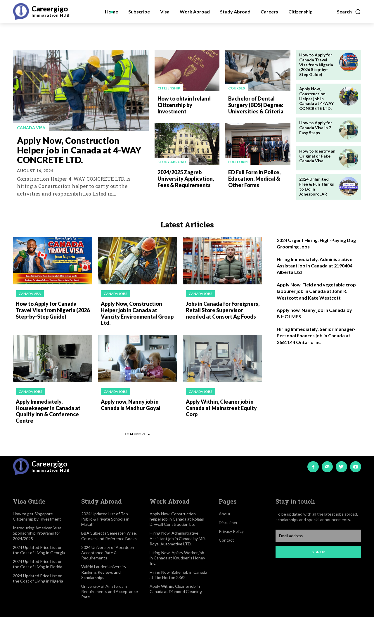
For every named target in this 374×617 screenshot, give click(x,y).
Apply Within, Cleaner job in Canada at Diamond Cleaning (176, 589)
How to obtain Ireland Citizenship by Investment (184, 104)
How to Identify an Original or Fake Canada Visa (317, 155)
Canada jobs (115, 293)
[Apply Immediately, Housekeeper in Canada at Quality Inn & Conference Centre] (52, 359)
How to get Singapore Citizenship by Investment (37, 516)
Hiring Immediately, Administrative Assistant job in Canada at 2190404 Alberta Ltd (314, 265)
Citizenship (168, 88)
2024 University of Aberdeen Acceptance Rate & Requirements (107, 552)
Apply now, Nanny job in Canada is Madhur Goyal (130, 404)
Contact (226, 540)
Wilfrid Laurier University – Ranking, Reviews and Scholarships (105, 572)
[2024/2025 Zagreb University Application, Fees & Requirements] (187, 144)
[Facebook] (312, 466)
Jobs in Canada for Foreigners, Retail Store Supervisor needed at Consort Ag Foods (222, 309)
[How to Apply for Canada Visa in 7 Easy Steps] (348, 129)
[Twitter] (341, 466)
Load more (135, 434)
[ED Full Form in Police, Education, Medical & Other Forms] (257, 144)
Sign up (318, 552)
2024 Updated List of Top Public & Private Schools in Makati (105, 519)
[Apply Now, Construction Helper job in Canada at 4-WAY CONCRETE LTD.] (81, 90)
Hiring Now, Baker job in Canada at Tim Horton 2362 (178, 575)
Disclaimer (228, 522)
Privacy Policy (231, 531)
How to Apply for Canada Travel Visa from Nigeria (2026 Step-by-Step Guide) (316, 64)
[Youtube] (355, 466)
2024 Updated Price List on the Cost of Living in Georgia (39, 550)
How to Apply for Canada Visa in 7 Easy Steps (315, 127)
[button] (349, 11)
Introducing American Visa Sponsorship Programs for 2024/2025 (37, 533)
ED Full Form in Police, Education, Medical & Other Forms (254, 178)
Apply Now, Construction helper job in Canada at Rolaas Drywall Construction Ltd (177, 519)
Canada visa (31, 127)
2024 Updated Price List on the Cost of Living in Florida (38, 564)
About (225, 513)
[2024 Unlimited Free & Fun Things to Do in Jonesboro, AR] (348, 186)
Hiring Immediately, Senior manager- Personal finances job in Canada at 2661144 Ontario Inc (316, 335)
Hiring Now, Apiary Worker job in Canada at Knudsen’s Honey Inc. (177, 558)
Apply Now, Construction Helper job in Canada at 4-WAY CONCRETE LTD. (79, 150)
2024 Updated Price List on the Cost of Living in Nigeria (38, 578)
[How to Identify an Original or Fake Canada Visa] (348, 158)
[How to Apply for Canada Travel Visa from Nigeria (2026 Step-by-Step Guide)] (348, 62)
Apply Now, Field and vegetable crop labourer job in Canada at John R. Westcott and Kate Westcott (316, 291)
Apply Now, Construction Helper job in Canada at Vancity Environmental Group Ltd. (137, 313)
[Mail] (327, 466)
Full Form (237, 162)
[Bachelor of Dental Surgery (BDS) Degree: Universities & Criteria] (257, 70)
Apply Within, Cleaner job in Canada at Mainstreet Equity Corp (221, 407)
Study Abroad (171, 162)
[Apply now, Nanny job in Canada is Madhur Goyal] (137, 359)
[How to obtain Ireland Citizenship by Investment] (187, 70)
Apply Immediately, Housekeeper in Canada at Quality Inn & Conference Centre (48, 411)
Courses (236, 88)
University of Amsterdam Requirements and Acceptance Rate (109, 591)
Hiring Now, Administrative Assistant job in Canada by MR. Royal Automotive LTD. (178, 538)
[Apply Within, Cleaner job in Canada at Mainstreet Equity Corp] (222, 359)
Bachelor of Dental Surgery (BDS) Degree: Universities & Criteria (255, 104)
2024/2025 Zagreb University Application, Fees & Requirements (185, 178)
